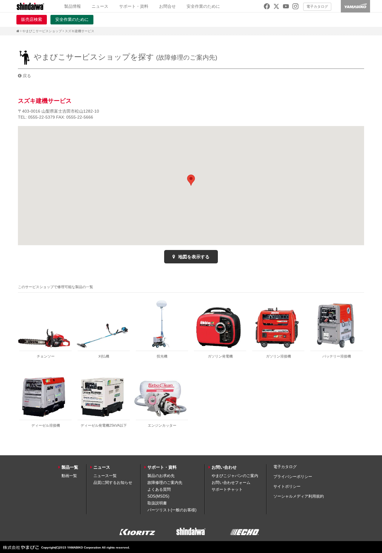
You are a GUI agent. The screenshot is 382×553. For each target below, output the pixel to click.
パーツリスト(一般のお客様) (171, 510)
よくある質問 (159, 489)
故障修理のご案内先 (164, 482)
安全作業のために (203, 6)
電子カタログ (317, 6)
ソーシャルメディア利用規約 (298, 496)
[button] (191, 180)
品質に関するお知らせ (112, 482)
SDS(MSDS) (158, 496)
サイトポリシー (287, 486)
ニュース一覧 (105, 475)
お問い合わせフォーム (231, 482)
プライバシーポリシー (292, 476)
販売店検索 (31, 19)
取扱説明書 (157, 503)
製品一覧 (69, 467)
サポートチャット (227, 489)
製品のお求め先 (161, 475)
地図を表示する (193, 256)
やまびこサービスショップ (42, 31)
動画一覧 (69, 475)
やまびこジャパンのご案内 (235, 475)
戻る (26, 75)
